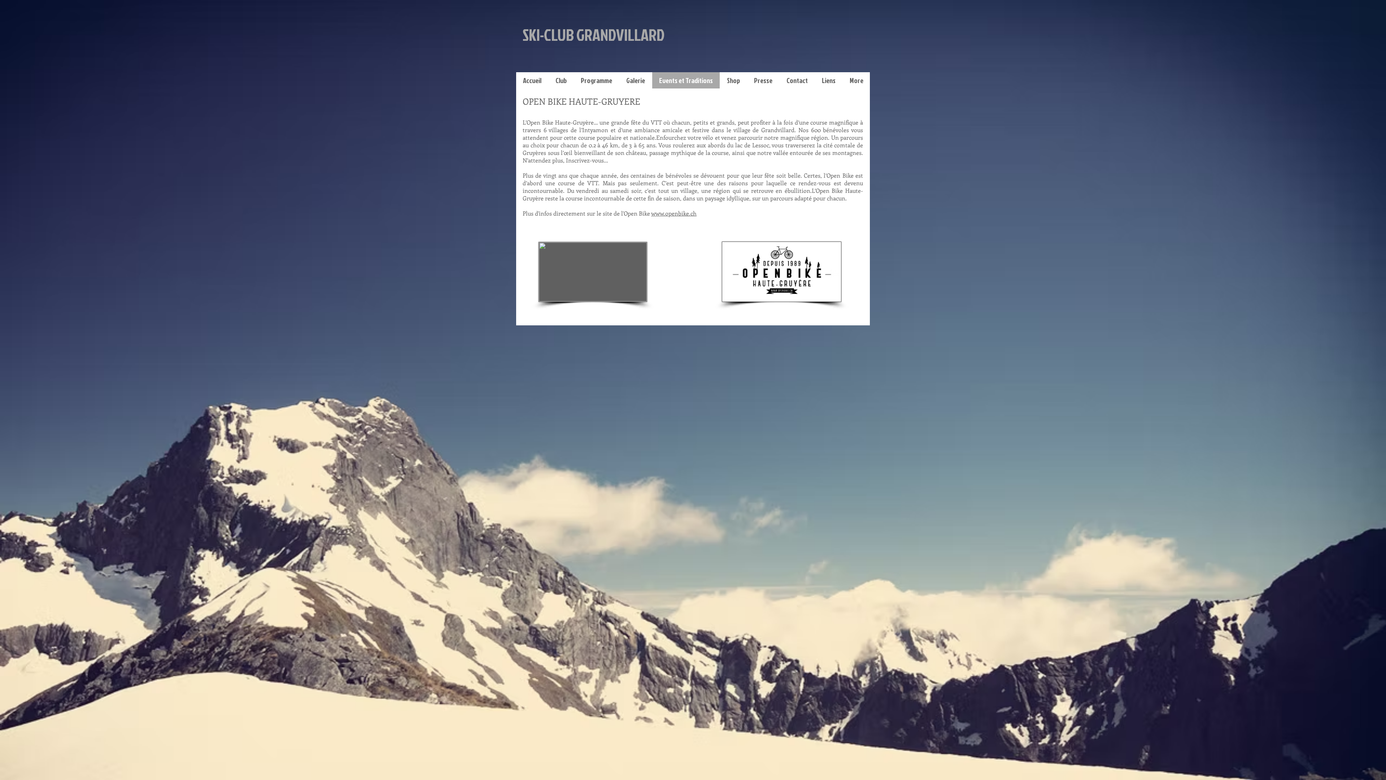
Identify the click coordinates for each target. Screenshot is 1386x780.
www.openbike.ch (674, 213)
